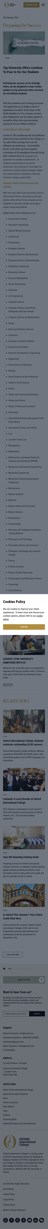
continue (24, 627)
